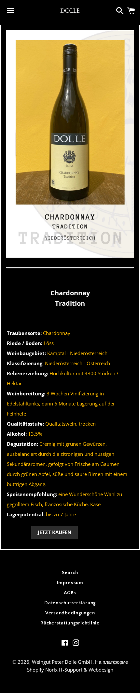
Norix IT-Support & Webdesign (79, 669)
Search (70, 572)
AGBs (70, 593)
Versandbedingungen (70, 613)
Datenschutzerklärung (70, 603)
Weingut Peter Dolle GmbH (62, 662)
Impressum (70, 582)
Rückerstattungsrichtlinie (70, 623)
